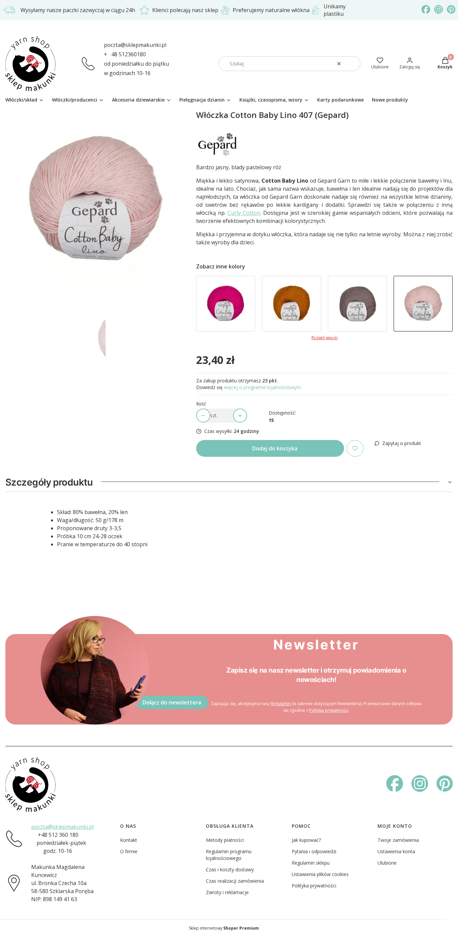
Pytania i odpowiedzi (314, 851)
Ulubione (387, 863)
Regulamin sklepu (311, 863)
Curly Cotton (244, 212)
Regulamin (281, 703)
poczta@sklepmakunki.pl (135, 45)
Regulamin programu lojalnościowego (228, 854)
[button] (353, 63)
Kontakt (128, 840)
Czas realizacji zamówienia (235, 881)
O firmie (128, 851)
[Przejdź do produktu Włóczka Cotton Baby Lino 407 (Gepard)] (423, 303)
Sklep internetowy (224, 928)
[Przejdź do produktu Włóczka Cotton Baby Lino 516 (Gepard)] (357, 303)
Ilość (201, 403)
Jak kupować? (306, 840)
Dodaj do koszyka (274, 448)
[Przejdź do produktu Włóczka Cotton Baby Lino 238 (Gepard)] (291, 303)
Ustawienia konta (396, 851)
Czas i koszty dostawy (230, 869)
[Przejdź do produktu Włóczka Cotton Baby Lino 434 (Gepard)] (225, 303)
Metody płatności (225, 840)
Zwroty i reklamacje (227, 892)
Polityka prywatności (314, 885)
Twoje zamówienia (398, 840)
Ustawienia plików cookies (320, 874)
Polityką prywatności (328, 710)
